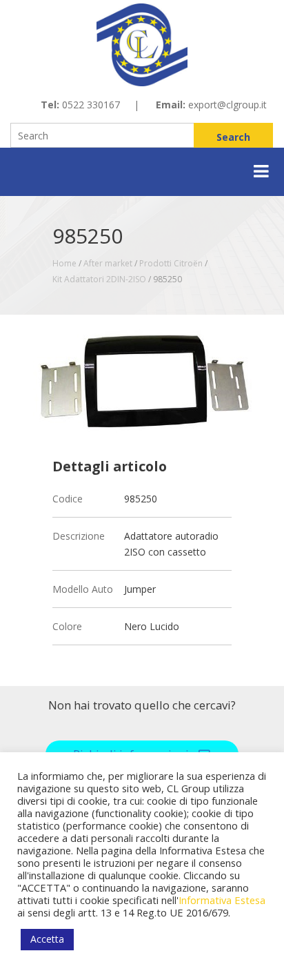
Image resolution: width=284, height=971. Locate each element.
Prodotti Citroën (171, 263)
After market (107, 263)
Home (64, 263)
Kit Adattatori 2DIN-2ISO (99, 279)
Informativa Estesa (222, 900)
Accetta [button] (47, 938)
